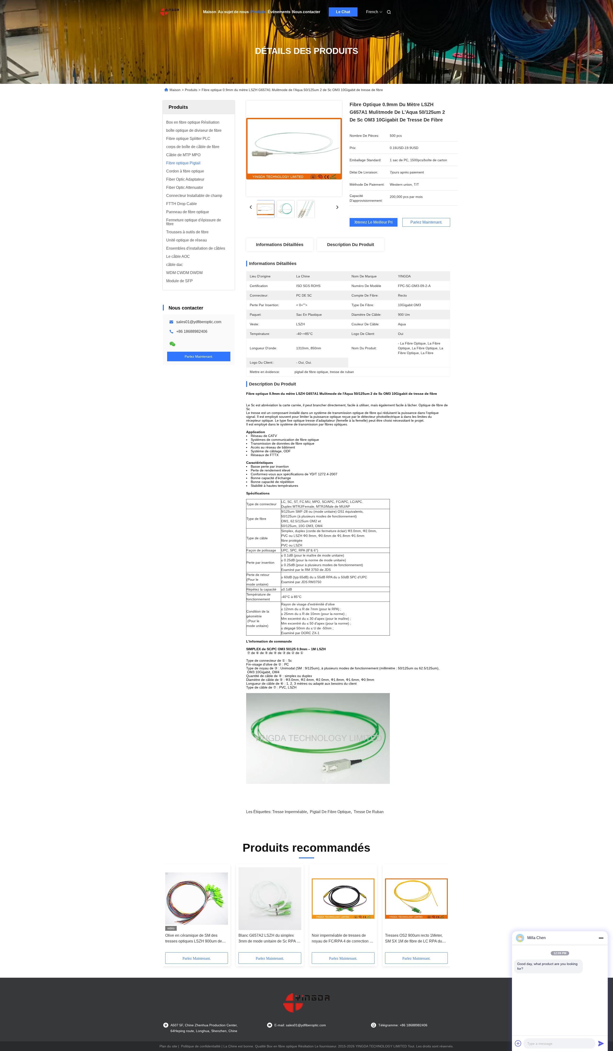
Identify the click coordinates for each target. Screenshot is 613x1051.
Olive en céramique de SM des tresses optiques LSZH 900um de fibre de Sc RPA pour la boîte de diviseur (193, 938)
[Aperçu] (169, 12)
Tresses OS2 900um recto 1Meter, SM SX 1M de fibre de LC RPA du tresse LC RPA (414, 938)
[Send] (601, 1043)
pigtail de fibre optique (330, 812)
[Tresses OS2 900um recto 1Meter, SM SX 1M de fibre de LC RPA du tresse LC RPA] (416, 899)
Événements (279, 12)
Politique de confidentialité (201, 1046)
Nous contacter (306, 12)
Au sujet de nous (233, 12)
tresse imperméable (289, 812)
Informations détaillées (279, 244)
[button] (171, 910)
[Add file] (518, 1043)
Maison (209, 12)
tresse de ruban (369, 812)
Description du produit (350, 244)
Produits (258, 12)
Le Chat (343, 12)
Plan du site (168, 1046)
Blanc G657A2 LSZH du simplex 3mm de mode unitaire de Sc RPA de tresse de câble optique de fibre (269, 938)
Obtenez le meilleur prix (373, 222)
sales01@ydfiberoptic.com (198, 322)
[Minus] (601, 938)
